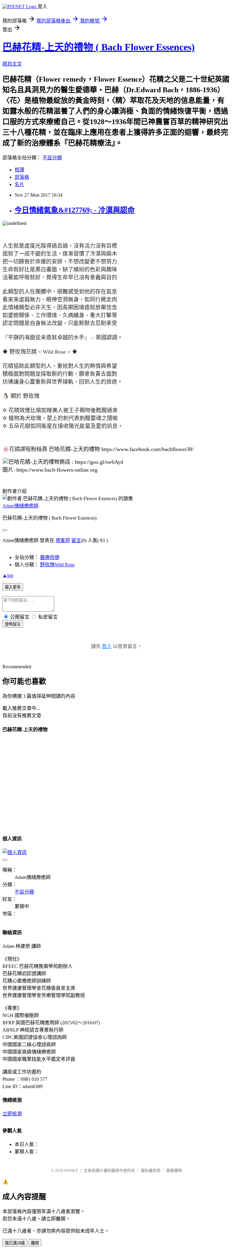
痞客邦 (63, 540)
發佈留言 (13, 624)
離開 (35, 1243)
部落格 (22, 177)
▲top (7, 575)
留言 (76, 540)
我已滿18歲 (15, 1243)
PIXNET (71, 1170)
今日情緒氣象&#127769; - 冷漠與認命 (75, 210)
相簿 (19, 169)
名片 (19, 184)
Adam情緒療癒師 (20, 505)
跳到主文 (12, 63)
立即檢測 (12, 1113)
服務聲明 (174, 1170)
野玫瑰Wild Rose (57, 564)
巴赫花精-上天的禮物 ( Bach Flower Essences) (98, 47)
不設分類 (52, 157)
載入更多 (13, 587)
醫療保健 (49, 557)
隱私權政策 (150, 1170)
